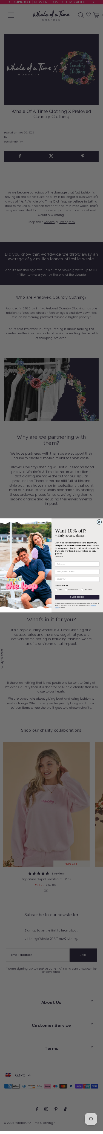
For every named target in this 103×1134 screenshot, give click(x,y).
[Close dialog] (99, 522)
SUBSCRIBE (77, 597)
